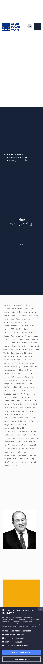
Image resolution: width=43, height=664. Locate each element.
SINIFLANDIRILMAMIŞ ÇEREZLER (19, 646)
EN (30, 26)
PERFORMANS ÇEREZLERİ (15, 634)
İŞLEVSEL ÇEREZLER (13, 642)
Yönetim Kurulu (18, 157)
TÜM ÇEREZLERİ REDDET (21, 659)
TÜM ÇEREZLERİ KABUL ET (21, 652)
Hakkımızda (16, 154)
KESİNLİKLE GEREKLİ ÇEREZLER (18, 631)
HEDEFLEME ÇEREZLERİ (14, 638)
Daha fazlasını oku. (27, 626)
